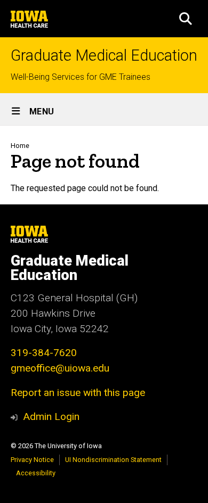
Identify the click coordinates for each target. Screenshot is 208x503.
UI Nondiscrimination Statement (113, 460)
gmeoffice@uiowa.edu (60, 368)
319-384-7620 (44, 353)
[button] (185, 18)
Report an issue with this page (78, 392)
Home (20, 146)
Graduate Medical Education (104, 55)
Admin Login (51, 416)
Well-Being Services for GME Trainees (80, 77)
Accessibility (35, 473)
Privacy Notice (32, 460)
